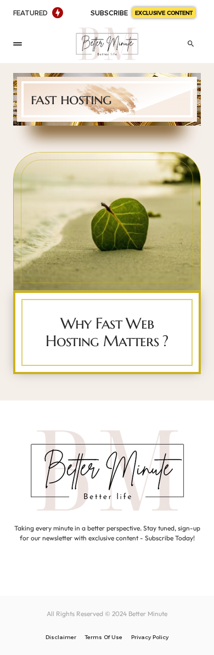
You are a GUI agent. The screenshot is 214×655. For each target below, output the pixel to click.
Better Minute (147, 613)
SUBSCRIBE (142, 12)
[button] (18, 44)
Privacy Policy (149, 637)
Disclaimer (61, 637)
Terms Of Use (103, 637)
